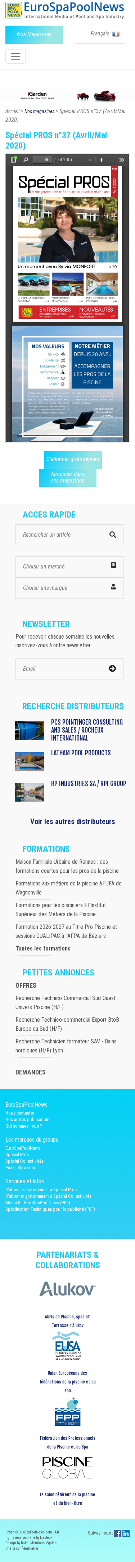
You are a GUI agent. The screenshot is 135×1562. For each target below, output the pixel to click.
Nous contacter (19, 1113)
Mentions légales (43, 1543)
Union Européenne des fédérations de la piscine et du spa (68, 1381)
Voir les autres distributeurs (72, 821)
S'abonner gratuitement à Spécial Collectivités (48, 1196)
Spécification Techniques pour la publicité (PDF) (50, 1209)
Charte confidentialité (21, 1548)
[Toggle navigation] (15, 56)
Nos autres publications (27, 1119)
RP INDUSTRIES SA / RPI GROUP (88, 784)
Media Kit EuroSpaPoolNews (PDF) (37, 1202)
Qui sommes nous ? (23, 1126)
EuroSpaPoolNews (22, 1148)
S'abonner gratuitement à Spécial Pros (41, 1189)
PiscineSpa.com (20, 1167)
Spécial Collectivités (24, 1161)
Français (101, 33)
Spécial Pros (17, 1154)
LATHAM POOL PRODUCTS (81, 753)
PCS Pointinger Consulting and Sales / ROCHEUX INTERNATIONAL (87, 730)
